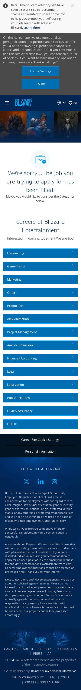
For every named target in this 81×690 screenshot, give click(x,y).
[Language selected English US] (61, 102)
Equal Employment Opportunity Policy (42, 520)
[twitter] (26, 482)
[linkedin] (40, 482)
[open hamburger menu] (7, 103)
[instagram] (54, 482)
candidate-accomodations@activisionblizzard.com (39, 564)
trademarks (16, 660)
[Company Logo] (23, 102)
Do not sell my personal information (53, 671)
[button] (40, 71)
